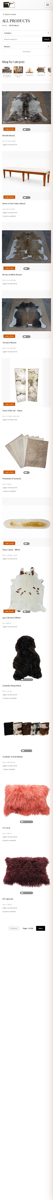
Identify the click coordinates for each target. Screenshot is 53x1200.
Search (46, 39)
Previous (13, 928)
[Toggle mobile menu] (48, 5)
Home (4, 25)
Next (41, 928)
